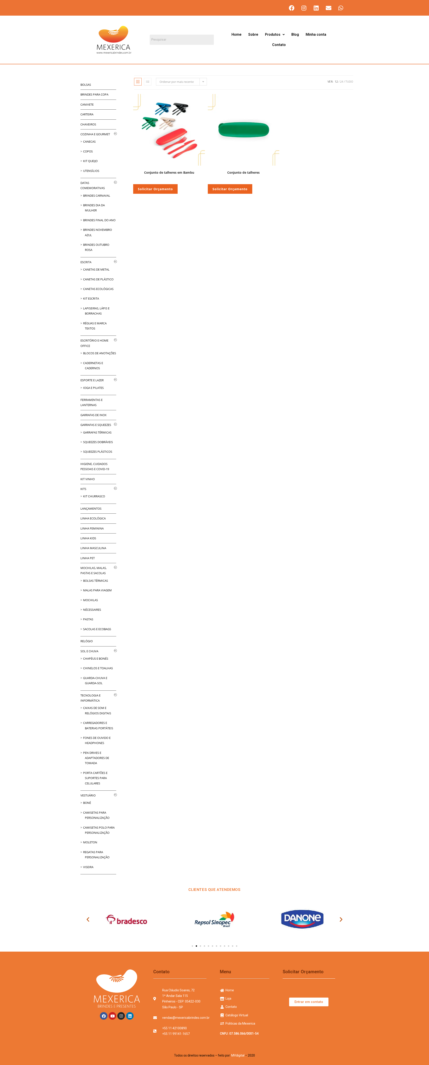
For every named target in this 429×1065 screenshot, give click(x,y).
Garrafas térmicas (97, 432)
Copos (88, 151)
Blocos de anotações (99, 353)
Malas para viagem (97, 590)
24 (341, 81)
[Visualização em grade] (138, 81)
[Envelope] (328, 7)
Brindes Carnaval (96, 196)
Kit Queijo (90, 161)
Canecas (89, 142)
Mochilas (90, 600)
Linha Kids (88, 538)
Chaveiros (88, 124)
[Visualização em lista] (147, 81)
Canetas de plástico (98, 279)
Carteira (86, 114)
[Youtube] (112, 1016)
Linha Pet (87, 558)
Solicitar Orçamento (155, 189)
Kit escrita (91, 298)
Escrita (85, 262)
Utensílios (91, 171)
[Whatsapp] (340, 7)
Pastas (88, 619)
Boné (87, 803)
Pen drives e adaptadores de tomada (96, 758)
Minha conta (316, 34)
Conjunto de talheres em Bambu (169, 172)
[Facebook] (291, 7)
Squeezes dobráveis (98, 442)
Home (236, 34)
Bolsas (85, 85)
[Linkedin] (316, 7)
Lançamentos (90, 508)
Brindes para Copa (94, 94)
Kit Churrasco (94, 496)
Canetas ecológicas (98, 289)
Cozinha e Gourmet (95, 134)
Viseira (88, 867)
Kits (83, 489)
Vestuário (88, 795)
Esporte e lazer (92, 380)
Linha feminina (92, 528)
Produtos (272, 34)
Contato (279, 45)
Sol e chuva (89, 651)
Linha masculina (93, 548)
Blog (295, 34)
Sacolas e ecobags (97, 629)
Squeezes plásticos (97, 452)
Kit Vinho (87, 479)
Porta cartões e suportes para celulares (95, 778)
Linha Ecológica (93, 518)
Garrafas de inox (93, 415)
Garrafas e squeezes (95, 425)
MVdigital (237, 1055)
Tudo (349, 81)
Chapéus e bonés (95, 659)
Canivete (87, 104)
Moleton (90, 842)
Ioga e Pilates (93, 388)
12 (336, 81)
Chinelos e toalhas (98, 668)
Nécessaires (92, 610)
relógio (86, 641)
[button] (275, 34)
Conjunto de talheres (243, 172)
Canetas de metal (96, 269)
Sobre (253, 34)
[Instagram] (303, 7)
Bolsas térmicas (95, 581)
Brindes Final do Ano (99, 220)
